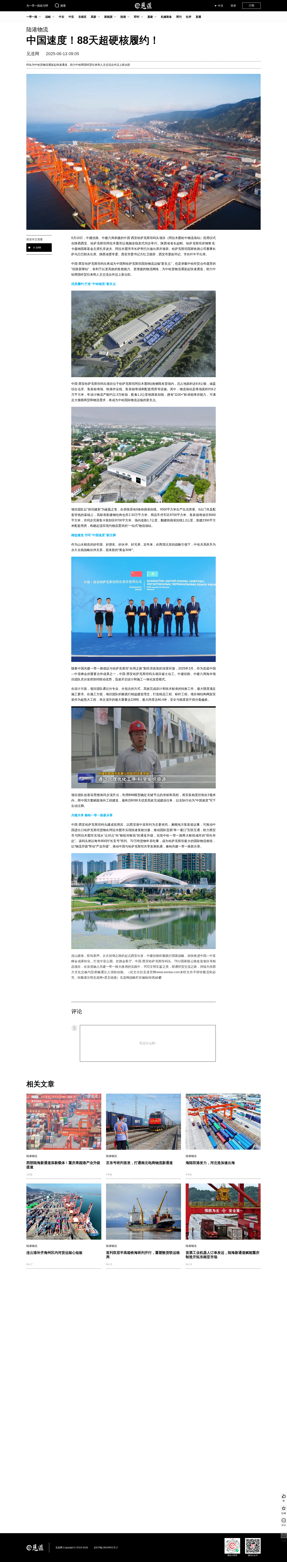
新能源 (108, 16)
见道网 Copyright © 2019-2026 (71, 1547)
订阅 (251, 5)
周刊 (179, 16)
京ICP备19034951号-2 (106, 1547)
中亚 (71, 16)
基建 (150, 16)
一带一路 (31, 16)
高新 (93, 16)
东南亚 (82, 16)
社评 (188, 16)
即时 (136, 16)
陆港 (123, 16)
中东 (61, 16)
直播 (198, 16)
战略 (48, 16)
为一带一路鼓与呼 (37, 5)
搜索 (63, 5)
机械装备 (166, 16)
